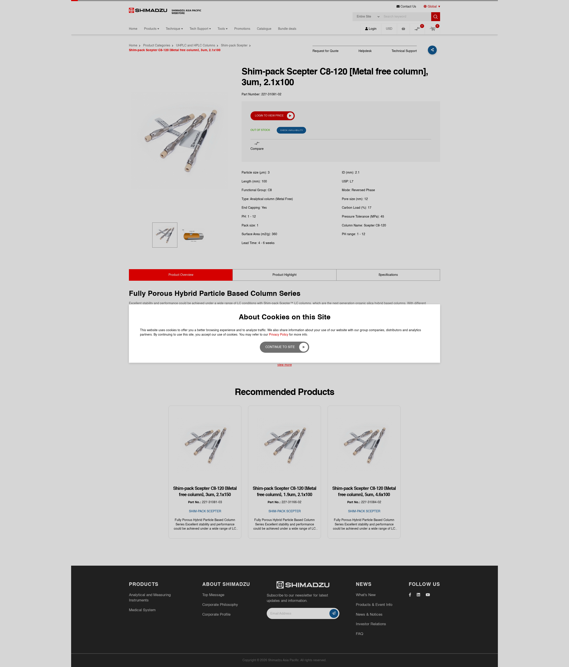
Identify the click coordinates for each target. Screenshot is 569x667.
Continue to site (280, 347)
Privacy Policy (278, 334)
